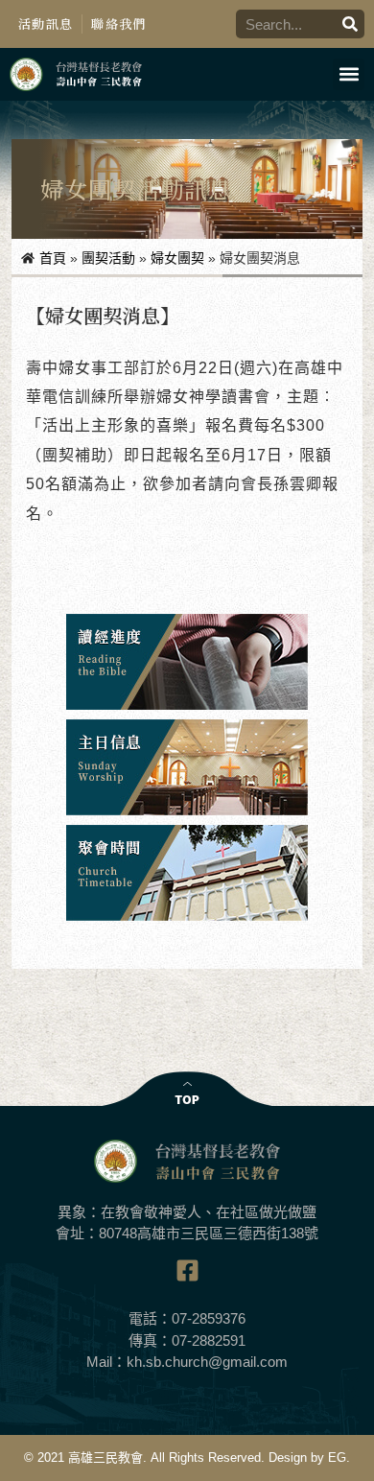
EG (337, 1457)
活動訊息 (45, 23)
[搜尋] (350, 24)
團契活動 (108, 258)
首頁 (52, 258)
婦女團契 (177, 258)
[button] (348, 74)
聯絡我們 (118, 23)
